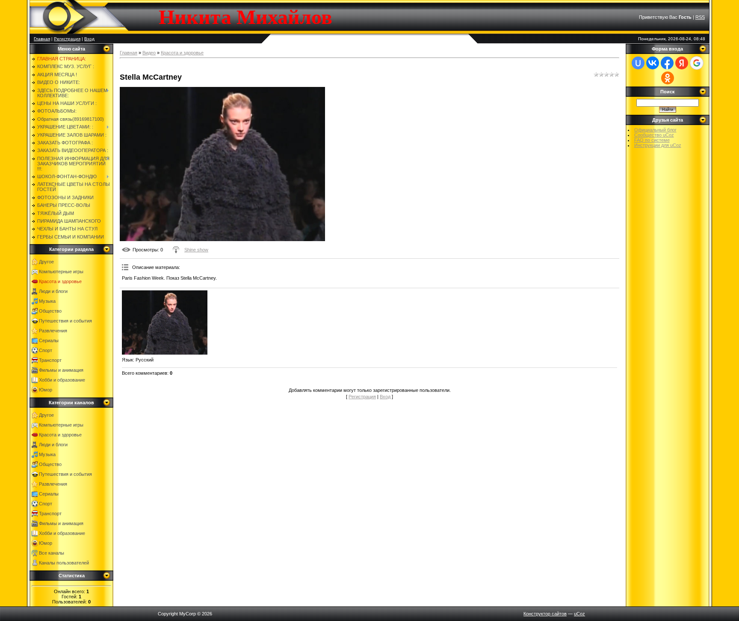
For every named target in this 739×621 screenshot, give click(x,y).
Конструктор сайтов (545, 613)
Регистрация (67, 38)
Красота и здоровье (60, 281)
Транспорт (50, 360)
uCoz (579, 613)
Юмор (45, 389)
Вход (89, 38)
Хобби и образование (62, 379)
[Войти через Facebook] (667, 63)
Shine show (196, 249)
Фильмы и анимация (61, 370)
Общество (50, 310)
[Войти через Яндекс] (681, 63)
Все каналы (51, 552)
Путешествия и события (65, 320)
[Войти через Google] (697, 63)
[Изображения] (164, 322)
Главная (42, 38)
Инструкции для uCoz (657, 145)
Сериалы (49, 340)
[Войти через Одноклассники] (667, 78)
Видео (149, 52)
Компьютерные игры (61, 271)
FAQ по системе (652, 140)
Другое (46, 261)
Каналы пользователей (64, 562)
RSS (700, 17)
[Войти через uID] (638, 63)
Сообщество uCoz (654, 134)
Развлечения (53, 330)
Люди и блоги (53, 291)
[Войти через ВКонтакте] (652, 63)
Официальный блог (655, 129)
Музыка (47, 301)
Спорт (45, 350)
